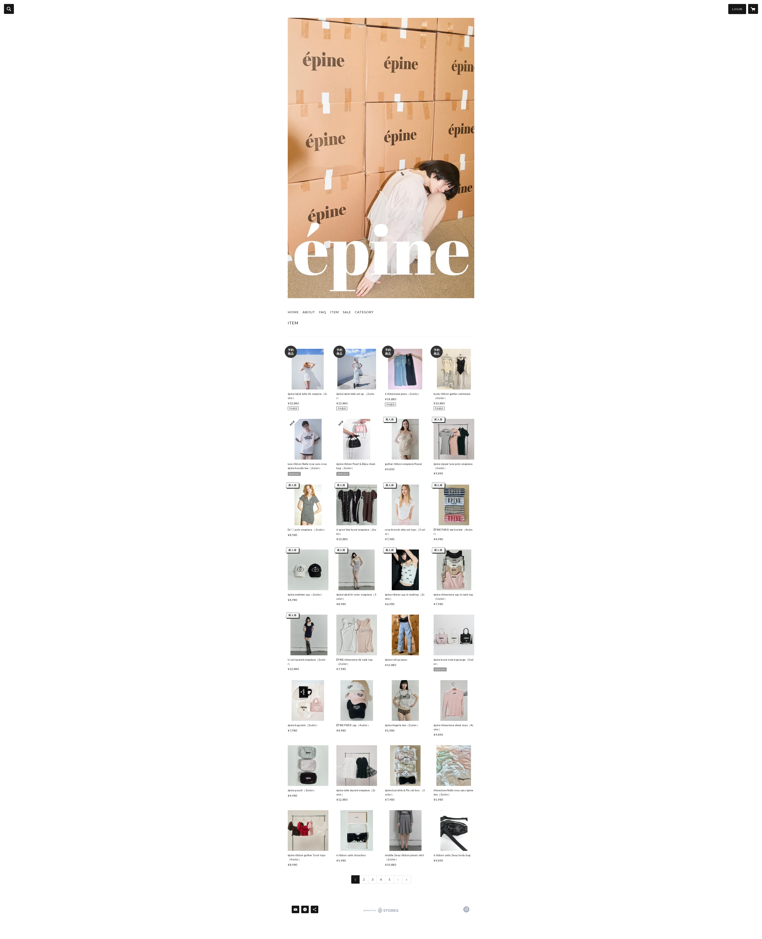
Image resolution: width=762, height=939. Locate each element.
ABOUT (309, 312)
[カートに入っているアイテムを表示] (753, 9)
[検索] (9, 9)
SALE (347, 312)
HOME (293, 312)
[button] (737, 9)
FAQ (322, 312)
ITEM (334, 312)
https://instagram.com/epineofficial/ (466, 909)
